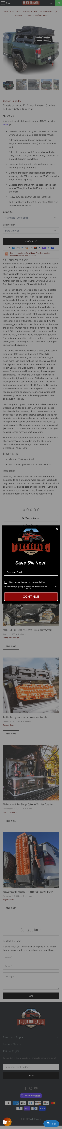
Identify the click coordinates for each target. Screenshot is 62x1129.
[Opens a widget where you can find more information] (51, 1124)
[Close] (56, 528)
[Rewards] (7, 1122)
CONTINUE (31, 596)
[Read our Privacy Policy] (56, 586)
